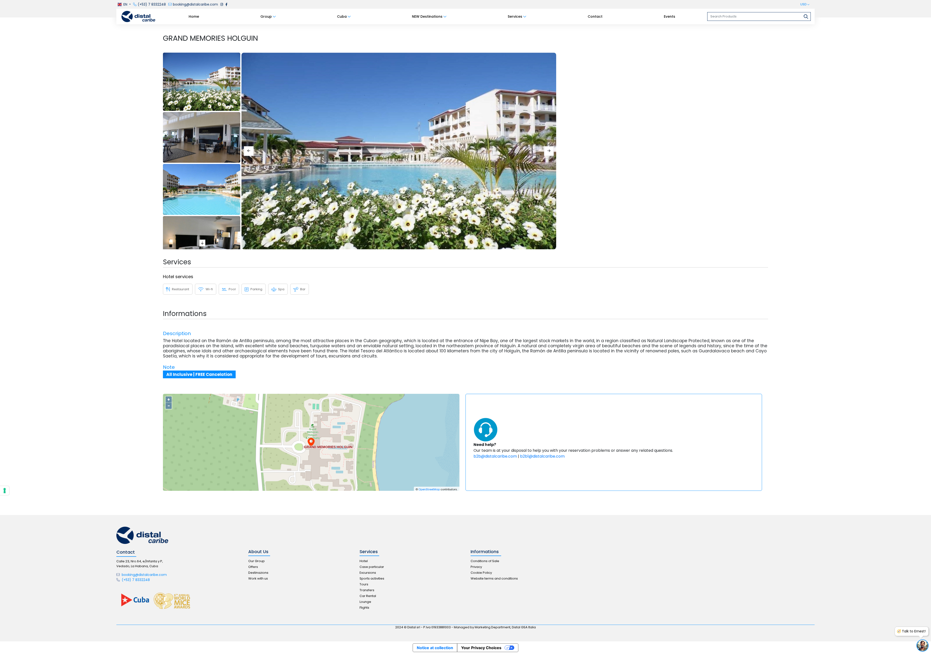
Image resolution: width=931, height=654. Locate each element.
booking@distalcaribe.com (144, 574)
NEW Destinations (427, 16)
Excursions (368, 572)
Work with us (258, 578)
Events (669, 16)
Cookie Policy (481, 572)
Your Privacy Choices (481, 647)
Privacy (476, 567)
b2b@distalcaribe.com (495, 456)
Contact (595, 16)
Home (194, 16)
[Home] (138, 16)
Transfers (367, 590)
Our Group (256, 561)
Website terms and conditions (494, 578)
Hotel (364, 561)
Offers (253, 567)
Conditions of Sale (485, 561)
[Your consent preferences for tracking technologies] (4, 490)
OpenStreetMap (429, 489)
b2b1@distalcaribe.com (542, 456)
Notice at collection (435, 647)
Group (266, 16)
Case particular (372, 567)
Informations (485, 552)
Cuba (342, 16)
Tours (364, 584)
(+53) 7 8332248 (135, 579)
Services (515, 16)
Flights (364, 607)
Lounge (365, 601)
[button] (123, 4)
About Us (258, 552)
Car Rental (368, 596)
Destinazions (258, 572)
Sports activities (372, 578)
